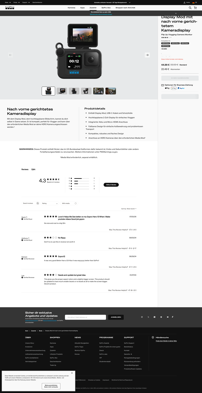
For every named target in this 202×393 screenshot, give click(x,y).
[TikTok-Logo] (173, 317)
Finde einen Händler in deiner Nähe (166, 341)
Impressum (106, 380)
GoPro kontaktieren (31, 358)
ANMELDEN (116, 317)
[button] (48, 91)
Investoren (28, 347)
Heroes (77, 354)
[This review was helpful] (130, 230)
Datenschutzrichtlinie (31, 321)
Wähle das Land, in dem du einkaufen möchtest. (101, 14)
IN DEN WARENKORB (180, 78)
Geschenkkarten (37, 3)
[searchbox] (29, 203)
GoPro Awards (104, 343)
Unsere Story (29, 343)
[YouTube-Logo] (166, 317)
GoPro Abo (106, 8)
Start (26, 331)
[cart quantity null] (195, 7)
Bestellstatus (128, 347)
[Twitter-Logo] (147, 317)
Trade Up (53, 365)
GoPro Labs (103, 354)
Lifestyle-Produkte (56, 354)
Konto (188, 2)
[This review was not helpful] (134, 230)
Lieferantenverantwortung (34, 354)
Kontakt (127, 350)
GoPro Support (129, 343)
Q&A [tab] (33, 169)
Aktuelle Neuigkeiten (82, 343)
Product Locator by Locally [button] (173, 103)
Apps (82, 8)
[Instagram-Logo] (142, 317)
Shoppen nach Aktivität (125, 8)
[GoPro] (10, 7)
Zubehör (93, 8)
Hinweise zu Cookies (94, 380)
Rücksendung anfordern (132, 361)
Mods (40, 331)
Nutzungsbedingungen (50, 321)
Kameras (71, 8)
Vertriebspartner (31, 361)
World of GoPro (80, 350)
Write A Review (111, 185)
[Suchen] (190, 7)
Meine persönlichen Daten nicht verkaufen (51, 386)
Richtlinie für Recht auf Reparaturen (122, 380)
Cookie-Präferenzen (80, 380)
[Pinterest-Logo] (160, 317)
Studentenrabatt (105, 361)
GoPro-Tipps (79, 347)
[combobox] (50, 203)
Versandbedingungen (131, 365)
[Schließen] (176, 13)
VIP (100, 358)
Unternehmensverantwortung (35, 350)
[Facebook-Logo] (153, 317)
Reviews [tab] (24, 169)
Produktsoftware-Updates (133, 369)
